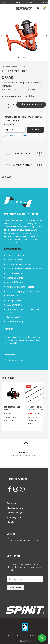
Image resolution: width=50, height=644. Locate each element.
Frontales (23, 66)
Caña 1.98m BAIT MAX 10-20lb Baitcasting (35, 408)
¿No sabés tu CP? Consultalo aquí (19, 135)
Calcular (35, 129)
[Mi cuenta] (38, 8)
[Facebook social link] (9, 489)
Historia (10, 522)
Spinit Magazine (14, 517)
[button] (46, 36)
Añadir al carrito (31, 104)
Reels (16, 66)
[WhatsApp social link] (22, 489)
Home (4, 66)
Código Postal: (10, 124)
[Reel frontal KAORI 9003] (13, 394)
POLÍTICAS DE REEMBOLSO (36, 635)
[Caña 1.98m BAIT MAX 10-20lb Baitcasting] (35, 394)
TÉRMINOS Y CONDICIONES (14, 635)
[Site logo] (24, 8)
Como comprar (14, 503)
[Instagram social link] (15, 489)
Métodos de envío (15, 508)
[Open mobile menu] (3, 8)
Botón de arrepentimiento (22, 540)
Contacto (11, 533)
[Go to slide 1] (18, 57)
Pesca (10, 66)
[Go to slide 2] (21, 57)
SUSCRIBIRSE (15, 587)
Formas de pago (14, 512)
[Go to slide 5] (29, 57)
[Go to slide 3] (24, 57)
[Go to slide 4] (27, 57)
